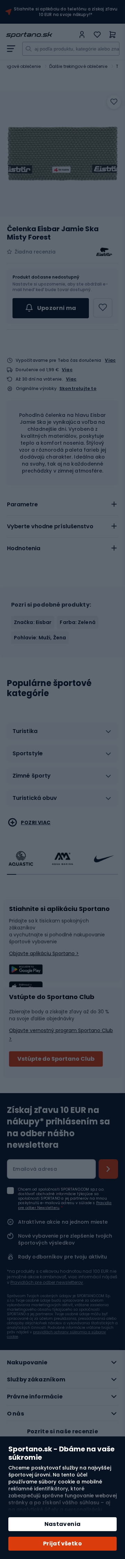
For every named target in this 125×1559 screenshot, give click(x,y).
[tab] (62, 504)
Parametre (22, 504)
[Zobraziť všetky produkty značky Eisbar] (104, 251)
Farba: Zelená (77, 622)
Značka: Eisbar (32, 622)
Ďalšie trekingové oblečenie (78, 66)
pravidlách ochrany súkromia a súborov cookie (56, 1334)
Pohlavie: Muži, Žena (40, 637)
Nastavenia (62, 1524)
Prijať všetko (62, 1543)
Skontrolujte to (78, 388)
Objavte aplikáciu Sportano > (44, 953)
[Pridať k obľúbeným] (114, 102)
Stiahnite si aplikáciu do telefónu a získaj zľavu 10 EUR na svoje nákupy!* (66, 11)
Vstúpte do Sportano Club (55, 1059)
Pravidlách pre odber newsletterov (46, 1282)
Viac (110, 360)
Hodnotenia (23, 548)
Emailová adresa (35, 1169)
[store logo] (40, 35)
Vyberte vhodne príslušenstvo (50, 526)
